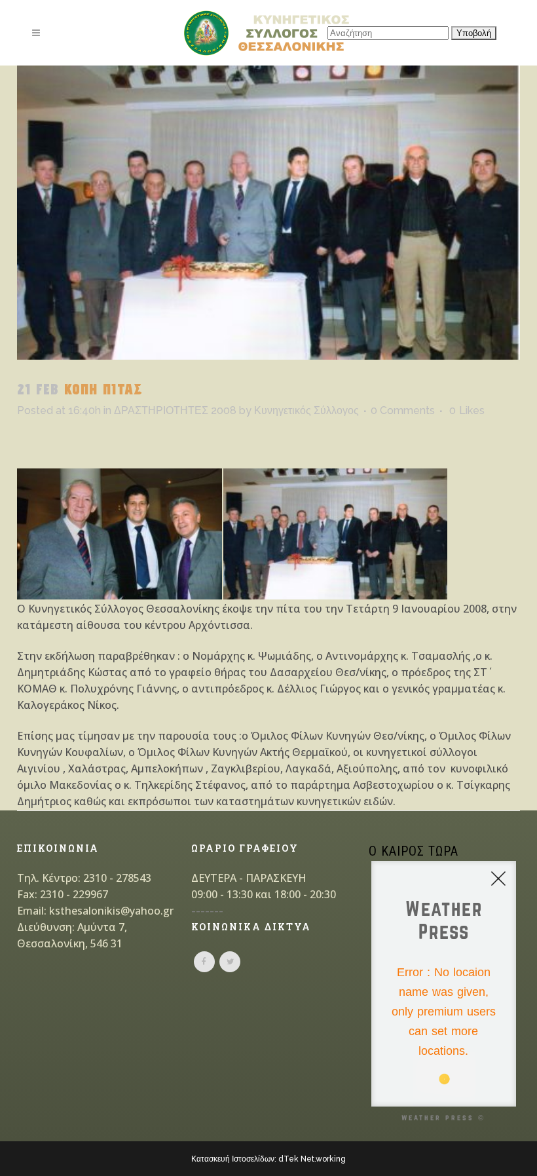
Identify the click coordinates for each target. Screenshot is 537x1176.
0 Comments (403, 410)
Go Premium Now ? (460, 1083)
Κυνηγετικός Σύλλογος (306, 410)
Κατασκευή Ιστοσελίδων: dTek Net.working (268, 1159)
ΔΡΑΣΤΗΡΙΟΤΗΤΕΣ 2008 (175, 410)
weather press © (443, 1117)
